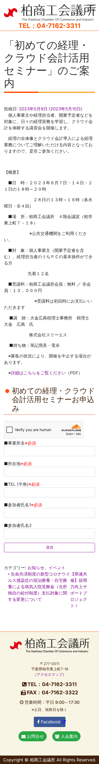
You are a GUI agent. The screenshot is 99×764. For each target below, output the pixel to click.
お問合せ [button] (35, 736)
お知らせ (35, 567)
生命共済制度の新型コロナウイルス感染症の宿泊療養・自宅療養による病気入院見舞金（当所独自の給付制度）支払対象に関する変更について (39, 586)
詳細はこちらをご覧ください (38, 372)
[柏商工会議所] (49, 12)
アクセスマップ (50, 674)
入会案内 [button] (68, 736)
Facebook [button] (50, 721)
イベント (57, 567)
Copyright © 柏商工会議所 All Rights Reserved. (49, 759)
